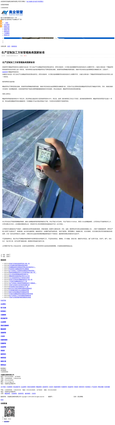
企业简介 (3, 304)
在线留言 (6, 421)
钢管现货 (6, 28)
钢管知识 (6, 31)
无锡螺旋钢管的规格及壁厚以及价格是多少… (22, 267)
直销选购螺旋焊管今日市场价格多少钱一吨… (22, 272)
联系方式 (6, 35)
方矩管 (3, 336)
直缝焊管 (5, 72)
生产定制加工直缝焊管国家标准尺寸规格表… (22, 283)
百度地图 (107, 387)
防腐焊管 (3, 343)
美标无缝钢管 (5, 325)
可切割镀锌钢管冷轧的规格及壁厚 (19, 290)
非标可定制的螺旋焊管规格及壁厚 (19, 292)
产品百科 (94, 387)
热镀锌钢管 (4, 339)
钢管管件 (3, 354)
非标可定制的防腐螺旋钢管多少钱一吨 (20, 279)
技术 (72, 396)
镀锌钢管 (27, 393)
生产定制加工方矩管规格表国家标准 (20, 295)
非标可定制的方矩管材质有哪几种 (19, 285)
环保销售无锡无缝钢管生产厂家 (18, 286)
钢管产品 (6, 26)
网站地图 (100, 387)
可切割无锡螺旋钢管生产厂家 (18, 281)
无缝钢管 (3, 314)
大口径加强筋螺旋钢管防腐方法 (18, 274)
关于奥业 (6, 24)
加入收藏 (29, 1)
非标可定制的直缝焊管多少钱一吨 (19, 263)
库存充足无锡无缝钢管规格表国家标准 (20, 288)
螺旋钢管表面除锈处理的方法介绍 (19, 276)
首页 (6, 22)
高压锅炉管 (4, 318)
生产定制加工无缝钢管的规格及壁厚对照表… (22, 270)
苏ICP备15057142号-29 (60, 396)
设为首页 (35, 1)
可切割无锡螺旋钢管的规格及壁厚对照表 (21, 293)
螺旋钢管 (3, 329)
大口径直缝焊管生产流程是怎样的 (19, 277)
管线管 (3, 350)
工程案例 (6, 33)
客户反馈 (3, 307)
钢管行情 (6, 29)
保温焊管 (3, 347)
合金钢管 (3, 322)
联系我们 (40, 1)
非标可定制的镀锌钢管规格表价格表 (20, 297)
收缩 (2, 399)
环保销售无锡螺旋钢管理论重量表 (19, 269)
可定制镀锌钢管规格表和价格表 (18, 265)
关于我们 (3, 387)
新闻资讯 (14, 46)
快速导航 (3, 300)
